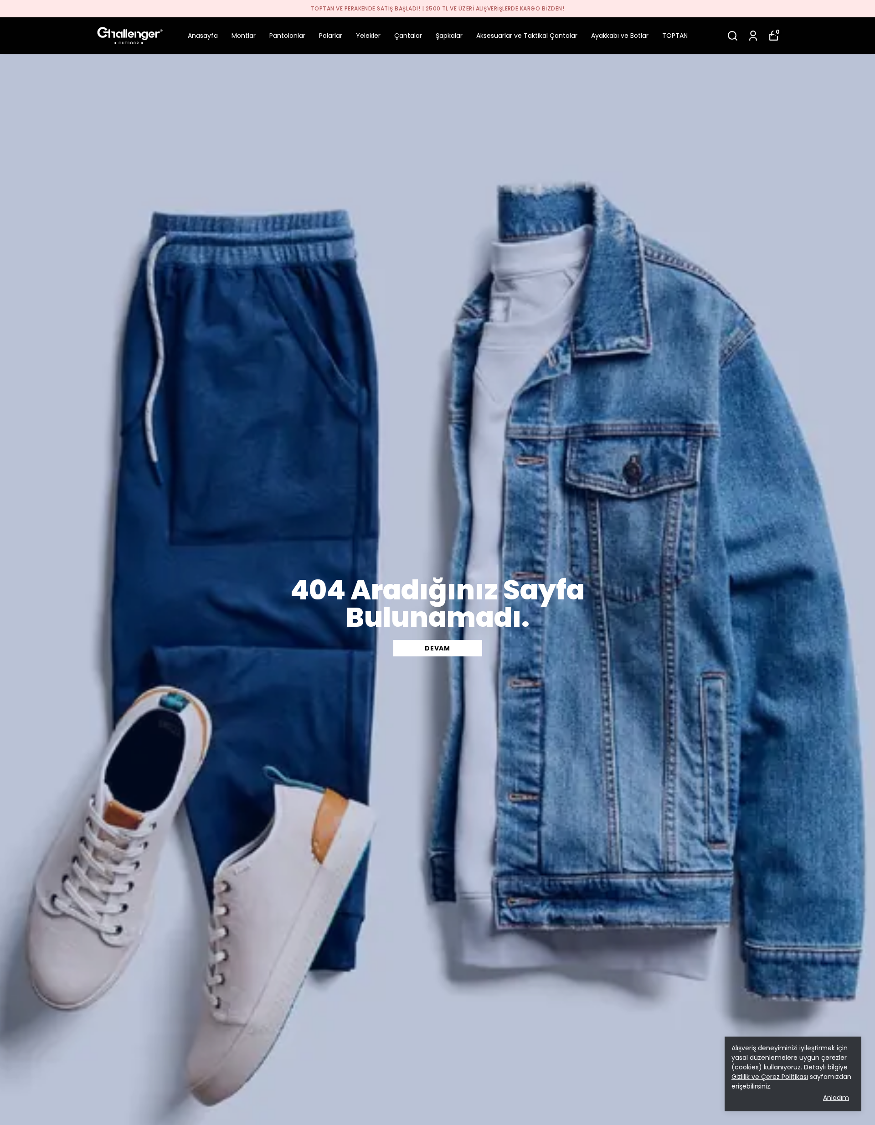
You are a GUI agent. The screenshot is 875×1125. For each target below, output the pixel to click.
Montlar (244, 35)
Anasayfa (203, 35)
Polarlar (330, 35)
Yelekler (368, 35)
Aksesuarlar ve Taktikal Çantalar (526, 35)
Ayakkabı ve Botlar (620, 35)
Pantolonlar (287, 35)
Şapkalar (449, 35)
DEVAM (437, 648)
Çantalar (408, 35)
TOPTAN (675, 35)
